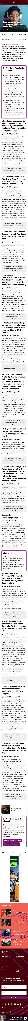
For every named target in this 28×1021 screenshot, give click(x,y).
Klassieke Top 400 (11, 116)
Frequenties (4, 961)
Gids (2, 964)
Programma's (5, 970)
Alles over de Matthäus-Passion (12, 840)
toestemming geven (9, 170)
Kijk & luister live (5, 967)
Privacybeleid (19, 1007)
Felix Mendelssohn (10, 104)
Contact (18, 967)
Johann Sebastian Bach (11, 90)
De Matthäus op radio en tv (11, 844)
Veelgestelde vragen (19, 970)
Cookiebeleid (4, 1012)
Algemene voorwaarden (8, 1007)
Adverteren (19, 961)
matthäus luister (9, 852)
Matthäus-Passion (13, 828)
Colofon (18, 964)
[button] (25, 1018)
